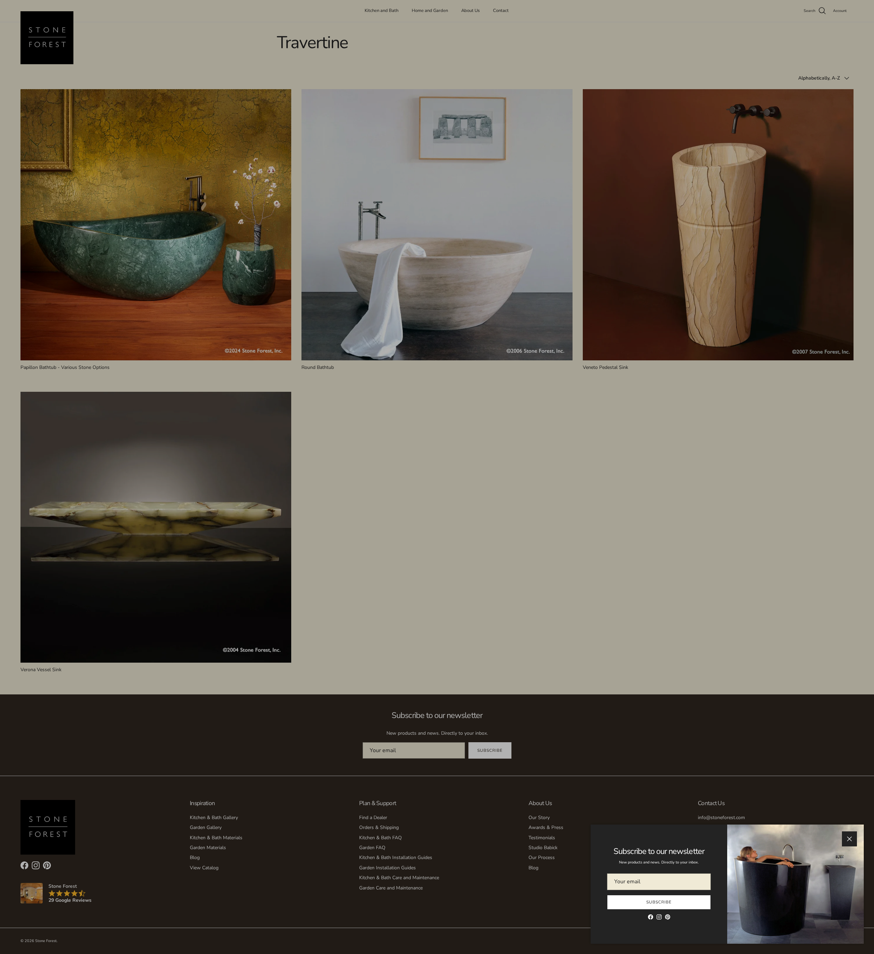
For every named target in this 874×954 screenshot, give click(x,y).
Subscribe (659, 902)
